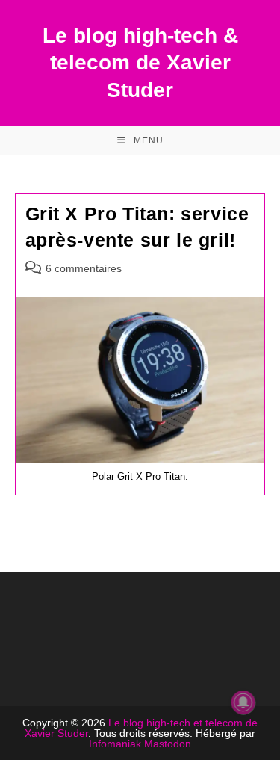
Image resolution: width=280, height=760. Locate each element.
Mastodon (167, 744)
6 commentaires (84, 268)
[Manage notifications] (243, 702)
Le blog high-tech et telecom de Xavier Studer (141, 728)
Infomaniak (115, 744)
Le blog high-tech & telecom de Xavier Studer (140, 63)
